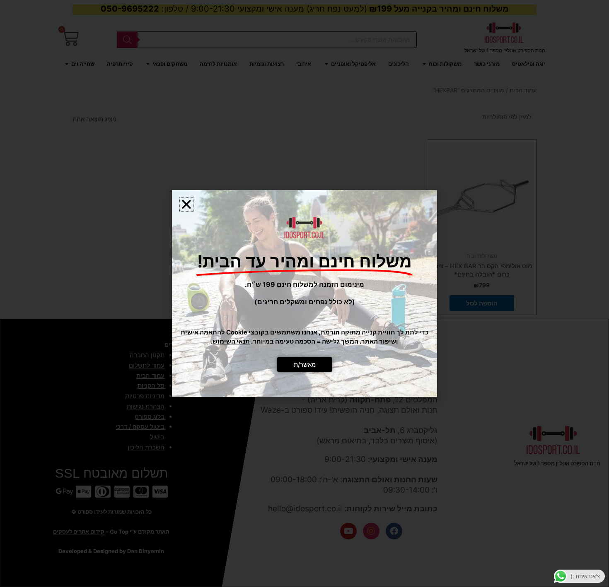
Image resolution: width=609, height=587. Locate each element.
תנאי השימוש (231, 341)
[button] (186, 204)
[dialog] (304, 293)
